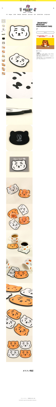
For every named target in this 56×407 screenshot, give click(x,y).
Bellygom (10, 14)
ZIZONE (14, 14)
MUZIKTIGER (24, 14)
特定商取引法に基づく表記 (31, 398)
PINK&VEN (19, 14)
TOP (7, 14)
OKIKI (35, 14)
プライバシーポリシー (24, 398)
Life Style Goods (47, 14)
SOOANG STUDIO (40, 14)
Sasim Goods (30, 14)
